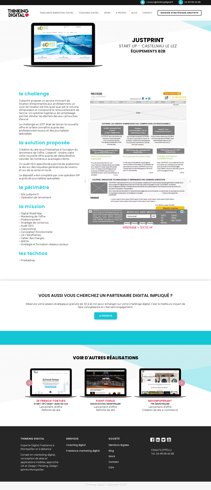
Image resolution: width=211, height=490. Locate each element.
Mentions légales (119, 445)
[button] (85, 181)
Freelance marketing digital (83, 450)
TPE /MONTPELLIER (160, 403)
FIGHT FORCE (105, 401)
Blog (111, 450)
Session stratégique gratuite (179, 12)
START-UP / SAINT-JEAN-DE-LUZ (51, 403)
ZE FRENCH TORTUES (50, 401)
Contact (114, 461)
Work (112, 456)
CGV (111, 467)
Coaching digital (76, 445)
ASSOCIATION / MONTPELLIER (105, 403)
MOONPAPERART (160, 401)
